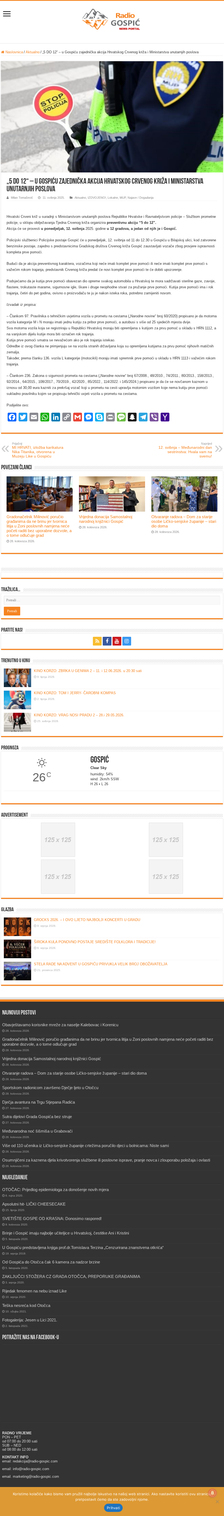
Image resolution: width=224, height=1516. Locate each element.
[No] (217, 1501)
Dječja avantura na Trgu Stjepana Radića (38, 1102)
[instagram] (126, 641)
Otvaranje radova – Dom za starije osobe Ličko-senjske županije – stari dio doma (183, 521)
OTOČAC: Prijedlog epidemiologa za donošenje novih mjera (55, 1189)
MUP (123, 197)
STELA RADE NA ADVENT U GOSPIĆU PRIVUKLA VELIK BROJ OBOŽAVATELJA (100, 964)
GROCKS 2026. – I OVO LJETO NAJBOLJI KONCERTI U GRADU (87, 920)
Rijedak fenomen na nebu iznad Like (34, 1291)
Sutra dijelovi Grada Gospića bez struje (37, 1116)
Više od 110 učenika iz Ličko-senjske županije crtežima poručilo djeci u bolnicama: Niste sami (85, 1145)
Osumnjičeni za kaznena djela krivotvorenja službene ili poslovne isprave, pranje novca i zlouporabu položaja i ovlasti (106, 1160)
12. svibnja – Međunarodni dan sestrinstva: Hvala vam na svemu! (185, 450)
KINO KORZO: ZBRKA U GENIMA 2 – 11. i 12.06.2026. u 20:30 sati (88, 671)
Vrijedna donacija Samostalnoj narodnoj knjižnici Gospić (105, 519)
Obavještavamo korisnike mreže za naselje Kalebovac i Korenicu (60, 1024)
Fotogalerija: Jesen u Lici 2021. (29, 1320)
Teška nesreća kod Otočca (26, 1305)
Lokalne (113, 197)
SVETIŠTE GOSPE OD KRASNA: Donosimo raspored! (52, 1218)
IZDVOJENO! (97, 197)
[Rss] (97, 641)
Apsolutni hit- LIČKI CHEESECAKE (34, 1204)
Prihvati (113, 1508)
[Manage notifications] (212, 1493)
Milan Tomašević (22, 197)
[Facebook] (107, 641)
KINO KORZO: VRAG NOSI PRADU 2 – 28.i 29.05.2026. (79, 715)
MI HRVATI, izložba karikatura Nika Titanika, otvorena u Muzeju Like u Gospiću (37, 450)
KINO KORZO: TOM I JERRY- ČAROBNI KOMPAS (75, 693)
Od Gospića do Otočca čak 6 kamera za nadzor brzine (51, 1262)
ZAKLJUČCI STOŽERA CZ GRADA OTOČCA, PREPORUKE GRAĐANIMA (71, 1276)
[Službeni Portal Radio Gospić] (112, 18)
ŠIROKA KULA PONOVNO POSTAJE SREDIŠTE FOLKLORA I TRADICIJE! (95, 942)
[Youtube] (117, 641)
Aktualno (33, 52)
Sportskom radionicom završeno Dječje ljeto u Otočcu (50, 1087)
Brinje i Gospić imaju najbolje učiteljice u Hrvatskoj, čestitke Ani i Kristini (65, 1233)
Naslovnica (13, 52)
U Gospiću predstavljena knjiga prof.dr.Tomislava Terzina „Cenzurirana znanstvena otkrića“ (83, 1247)
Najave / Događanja (141, 197)
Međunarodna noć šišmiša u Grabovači (37, 1131)
